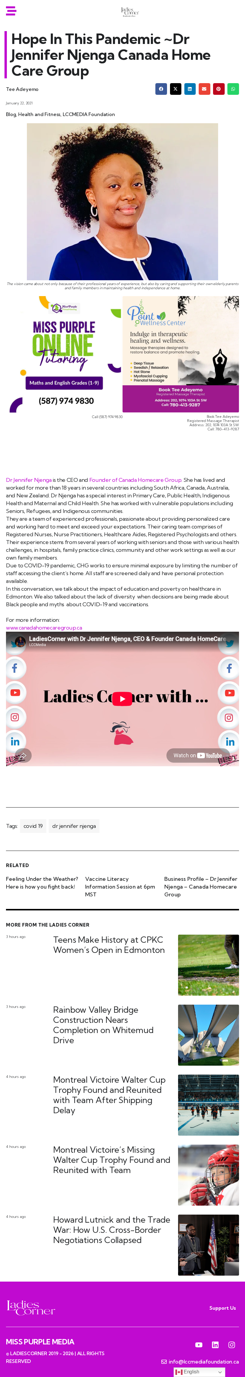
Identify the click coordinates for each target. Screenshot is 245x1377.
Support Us (222, 1308)
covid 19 (33, 825)
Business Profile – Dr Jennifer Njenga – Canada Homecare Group (200, 886)
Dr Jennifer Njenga (29, 479)
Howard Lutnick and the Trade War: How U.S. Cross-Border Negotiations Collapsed (111, 1229)
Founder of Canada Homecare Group (134, 479)
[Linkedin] (215, 1345)
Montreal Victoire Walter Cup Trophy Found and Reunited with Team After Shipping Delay (109, 1094)
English (191, 1371)
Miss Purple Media (40, 1341)
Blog (11, 114)
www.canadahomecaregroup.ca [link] (44, 627)
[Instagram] (231, 1345)
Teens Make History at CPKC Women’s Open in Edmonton (109, 944)
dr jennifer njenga (74, 825)
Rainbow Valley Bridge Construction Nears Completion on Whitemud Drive (103, 1024)
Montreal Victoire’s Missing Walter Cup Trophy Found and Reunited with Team (111, 1159)
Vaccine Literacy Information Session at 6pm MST (120, 886)
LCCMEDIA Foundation (89, 114)
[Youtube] (199, 1345)
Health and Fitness (39, 114)
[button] (161, 89)
